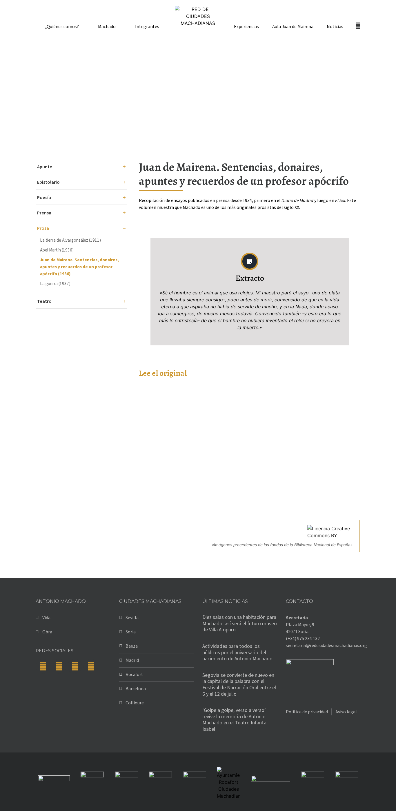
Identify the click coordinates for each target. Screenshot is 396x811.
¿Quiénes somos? (62, 26)
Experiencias (246, 26)
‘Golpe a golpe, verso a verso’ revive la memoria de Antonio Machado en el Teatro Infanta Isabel (234, 720)
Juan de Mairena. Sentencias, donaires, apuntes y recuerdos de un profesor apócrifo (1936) (79, 267)
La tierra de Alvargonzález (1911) (70, 240)
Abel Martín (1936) (57, 250)
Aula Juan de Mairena (292, 26)
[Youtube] (90, 666)
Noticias (335, 26)
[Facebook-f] (43, 666)
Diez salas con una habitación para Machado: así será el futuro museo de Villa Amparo (239, 623)
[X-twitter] (59, 666)
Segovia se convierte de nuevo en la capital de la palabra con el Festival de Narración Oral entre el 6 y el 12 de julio (239, 685)
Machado (107, 26)
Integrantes (147, 26)
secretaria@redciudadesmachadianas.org (326, 645)
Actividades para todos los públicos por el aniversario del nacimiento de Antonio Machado (237, 652)
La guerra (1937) (55, 283)
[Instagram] (75, 666)
